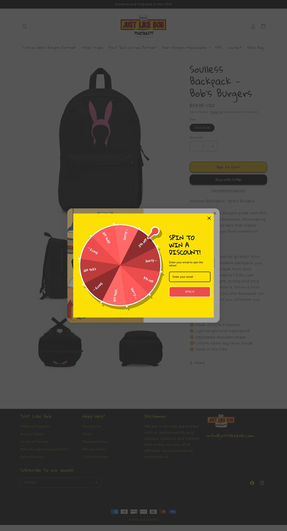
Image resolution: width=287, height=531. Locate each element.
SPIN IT (190, 291)
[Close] (209, 218)
